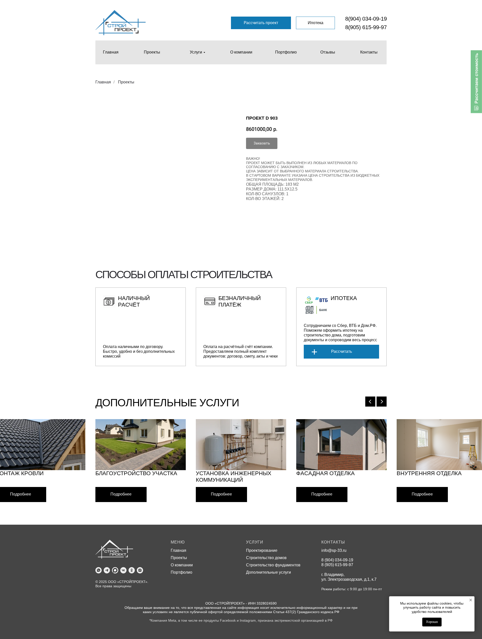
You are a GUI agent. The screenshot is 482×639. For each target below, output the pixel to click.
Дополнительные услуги (268, 572)
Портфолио (181, 572)
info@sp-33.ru (333, 550)
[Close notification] (470, 600)
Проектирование (261, 550)
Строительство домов (266, 558)
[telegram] (107, 570)
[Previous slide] (370, 402)
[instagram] (140, 570)
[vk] (123, 570)
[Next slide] (382, 402)
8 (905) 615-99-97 (337, 565)
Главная (103, 82)
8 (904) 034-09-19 (337, 560)
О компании (182, 565)
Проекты (126, 82)
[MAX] (115, 570)
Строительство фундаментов (273, 565)
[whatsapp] (98, 570)
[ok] (132, 570)
